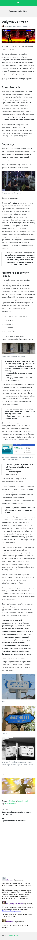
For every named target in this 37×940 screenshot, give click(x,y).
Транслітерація (22, 801)
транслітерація (10, 804)
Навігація (12, 801)
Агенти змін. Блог (18, 11)
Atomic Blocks (14, 935)
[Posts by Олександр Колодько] (3, 26)
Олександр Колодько (12, 26)
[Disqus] (18, 848)
